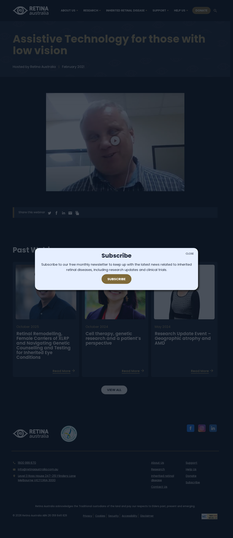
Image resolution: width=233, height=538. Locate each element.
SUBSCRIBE (116, 279)
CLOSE (190, 253)
